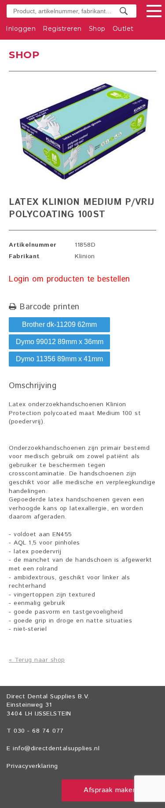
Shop (97, 29)
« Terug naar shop (37, 660)
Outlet (123, 29)
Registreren (62, 29)
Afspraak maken (110, 790)
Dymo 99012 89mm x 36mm (59, 341)
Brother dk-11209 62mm (59, 324)
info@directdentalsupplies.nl (56, 748)
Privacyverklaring (32, 766)
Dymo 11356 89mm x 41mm (59, 359)
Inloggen (21, 29)
